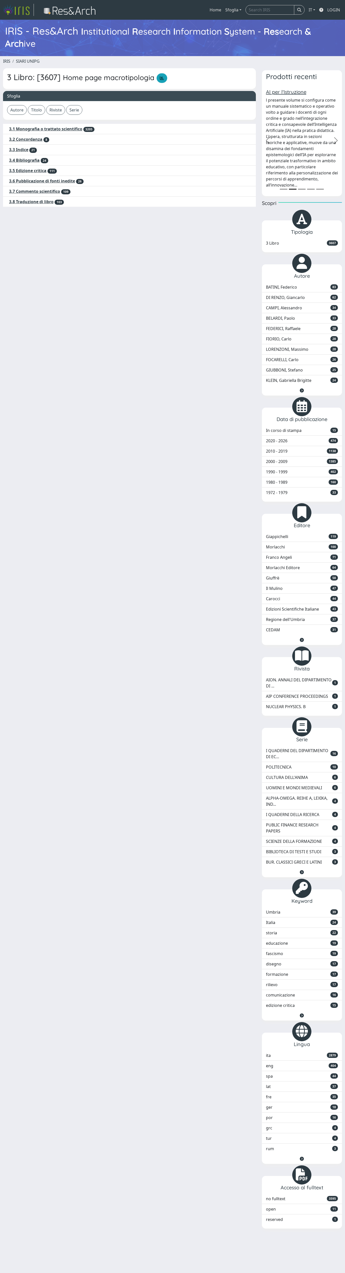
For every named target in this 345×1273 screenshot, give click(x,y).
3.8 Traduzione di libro (31, 201)
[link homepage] (18, 10)
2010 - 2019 (301, 451)
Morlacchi (301, 547)
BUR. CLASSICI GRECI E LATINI (301, 862)
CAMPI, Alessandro (301, 308)
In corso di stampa (301, 430)
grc (301, 1128)
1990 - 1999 (301, 472)
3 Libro (301, 243)
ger (301, 1107)
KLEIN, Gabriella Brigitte (301, 380)
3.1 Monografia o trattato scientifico (45, 129)
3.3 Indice (18, 149)
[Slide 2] (293, 189)
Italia (301, 922)
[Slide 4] (311, 189)
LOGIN (333, 10)
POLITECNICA (301, 767)
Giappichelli (301, 536)
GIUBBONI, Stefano (301, 370)
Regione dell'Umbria (301, 619)
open (301, 1209)
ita (301, 1055)
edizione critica (301, 1005)
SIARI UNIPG (28, 61)
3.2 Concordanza (25, 139)
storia (301, 933)
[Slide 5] (320, 189)
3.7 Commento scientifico (34, 191)
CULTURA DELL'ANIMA (301, 777)
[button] (302, 390)
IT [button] (310, 10)
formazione (301, 974)
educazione (301, 943)
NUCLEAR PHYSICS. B (301, 706)
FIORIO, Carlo (301, 339)
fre (301, 1097)
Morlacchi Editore (301, 567)
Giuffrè (301, 578)
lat (301, 1086)
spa (301, 1076)
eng (301, 1066)
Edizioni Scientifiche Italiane (301, 609)
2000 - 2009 (301, 461)
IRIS (6, 61)
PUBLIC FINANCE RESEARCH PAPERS (301, 828)
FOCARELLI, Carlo (301, 359)
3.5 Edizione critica (27, 170)
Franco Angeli (301, 557)
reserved (301, 1219)
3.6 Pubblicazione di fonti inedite (42, 181)
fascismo (301, 953)
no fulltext (301, 1198)
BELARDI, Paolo (301, 318)
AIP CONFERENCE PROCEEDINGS (301, 696)
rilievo (301, 984)
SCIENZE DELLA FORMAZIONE (301, 841)
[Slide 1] (283, 189)
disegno (301, 964)
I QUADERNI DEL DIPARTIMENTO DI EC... (301, 753)
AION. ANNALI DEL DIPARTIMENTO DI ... (301, 683)
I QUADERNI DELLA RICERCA (301, 814)
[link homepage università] (71, 10)
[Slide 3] (302, 189)
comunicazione (301, 995)
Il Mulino (301, 588)
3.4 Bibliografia (24, 160)
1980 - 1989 (301, 482)
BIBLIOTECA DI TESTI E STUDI (301, 851)
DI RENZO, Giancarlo (301, 297)
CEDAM (301, 630)
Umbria (301, 912)
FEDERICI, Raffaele (301, 328)
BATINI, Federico (301, 287)
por (301, 1117)
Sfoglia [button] (231, 10)
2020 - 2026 (301, 441)
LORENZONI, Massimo (301, 349)
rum (301, 1148)
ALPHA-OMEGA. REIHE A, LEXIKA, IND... (301, 801)
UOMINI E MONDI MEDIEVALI (301, 788)
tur (301, 1138)
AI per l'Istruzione (286, 92)
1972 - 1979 (301, 492)
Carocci (301, 598)
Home (215, 10)
